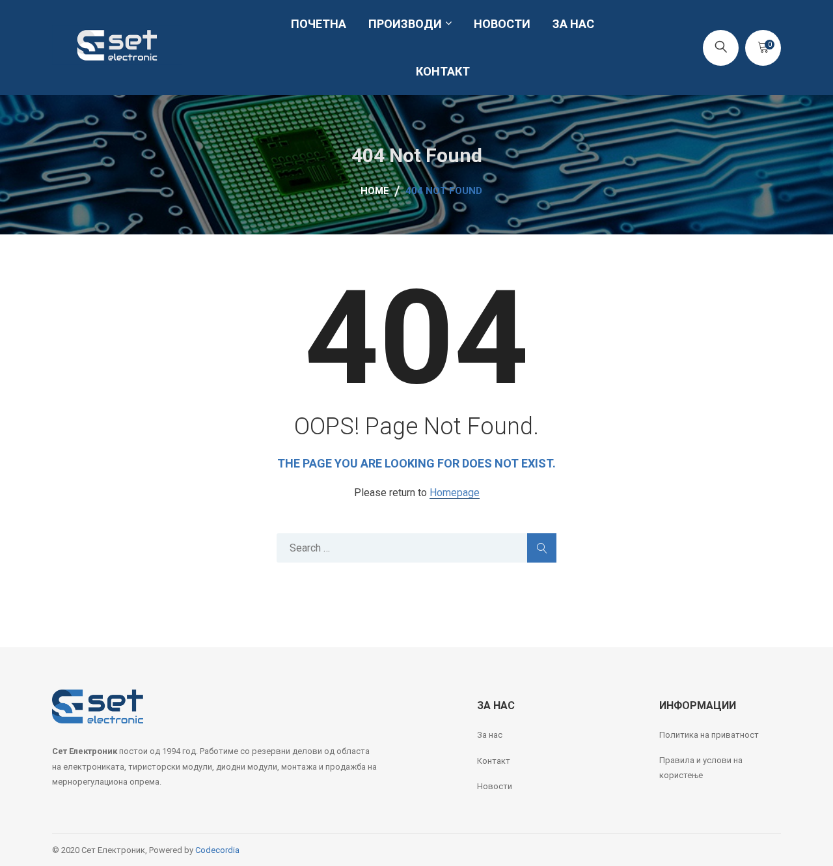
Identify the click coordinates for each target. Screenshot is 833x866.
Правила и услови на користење (701, 767)
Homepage (455, 493)
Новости (494, 786)
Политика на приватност (709, 735)
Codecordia (217, 850)
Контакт (493, 761)
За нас (489, 735)
